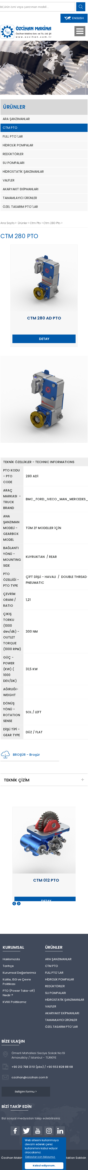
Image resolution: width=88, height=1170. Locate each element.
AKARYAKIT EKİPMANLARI (20, 189)
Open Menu (79, 31)
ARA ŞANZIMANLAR (16, 119)
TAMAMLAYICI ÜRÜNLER (20, 198)
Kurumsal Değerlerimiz (19, 973)
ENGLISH (78, 18)
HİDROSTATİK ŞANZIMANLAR (23, 171)
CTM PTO (10, 127)
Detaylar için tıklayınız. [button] (40, 1157)
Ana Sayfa (7, 223)
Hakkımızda (11, 959)
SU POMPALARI (13, 163)
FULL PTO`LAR (13, 136)
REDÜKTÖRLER (13, 154)
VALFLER (8, 180)
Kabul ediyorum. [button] (44, 1165)
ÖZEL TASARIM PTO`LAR (20, 206)
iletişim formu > (26, 1091)
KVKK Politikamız (14, 1002)
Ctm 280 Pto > (53, 223)
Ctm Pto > (37, 223)
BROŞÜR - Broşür (26, 754)
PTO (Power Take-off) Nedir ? (19, 993)
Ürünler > (24, 223)
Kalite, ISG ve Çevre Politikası (17, 981)
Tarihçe (8, 966)
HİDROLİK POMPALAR (18, 145)
